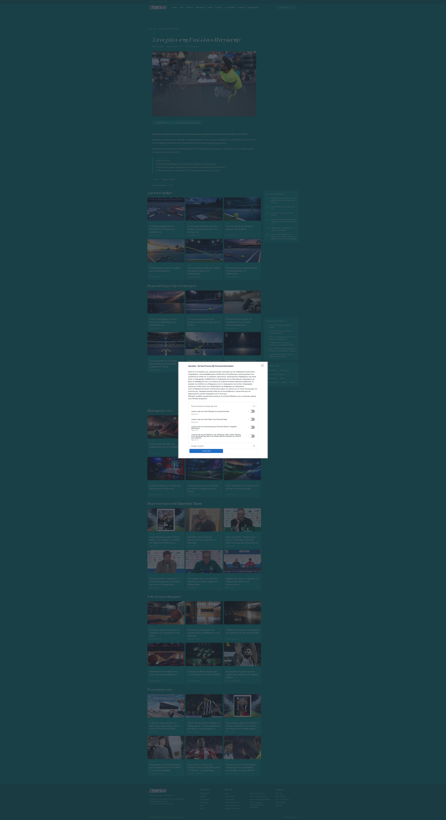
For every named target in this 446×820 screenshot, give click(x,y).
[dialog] (223, 410)
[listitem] (223, 406)
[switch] (252, 411)
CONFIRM (206, 451)
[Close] (263, 366)
